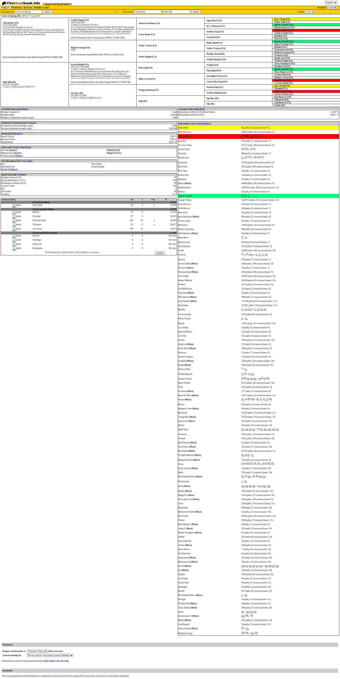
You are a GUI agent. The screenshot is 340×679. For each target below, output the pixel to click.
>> (116, 12)
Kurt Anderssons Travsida (56, 661)
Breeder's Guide (41, 7)
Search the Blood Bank (57, 4)
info (25, 109)
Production (16, 7)
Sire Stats (28, 7)
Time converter (55, 651)
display (18, 134)
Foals (4, 169)
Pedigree (5, 7)
